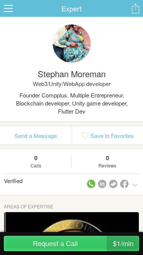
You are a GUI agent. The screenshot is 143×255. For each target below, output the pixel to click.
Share (135, 8)
